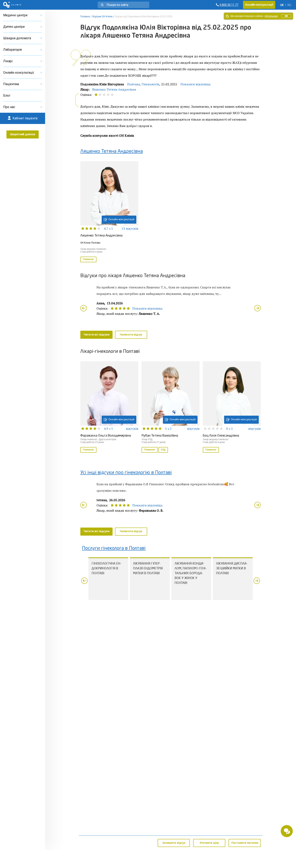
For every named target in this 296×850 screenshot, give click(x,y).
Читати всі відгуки (96, 334)
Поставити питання (244, 843)
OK (286, 16)
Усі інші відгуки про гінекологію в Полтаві (126, 472)
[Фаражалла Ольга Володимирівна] (109, 407)
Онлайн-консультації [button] (259, 4)
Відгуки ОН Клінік (102, 16)
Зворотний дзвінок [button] (22, 134)
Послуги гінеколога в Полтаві (114, 548)
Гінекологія (150, 84)
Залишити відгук (173, 843)
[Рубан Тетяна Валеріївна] (171, 407)
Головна (85, 16)
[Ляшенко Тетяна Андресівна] (109, 212)
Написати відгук (131, 334)
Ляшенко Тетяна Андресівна (114, 89)
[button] (123, 5)
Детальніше (271, 16)
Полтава (133, 84)
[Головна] (12, 5)
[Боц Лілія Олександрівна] (232, 407)
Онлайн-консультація (121, 219)
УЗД (163, 450)
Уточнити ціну (209, 843)
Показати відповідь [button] (195, 84)
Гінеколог (88, 259)
